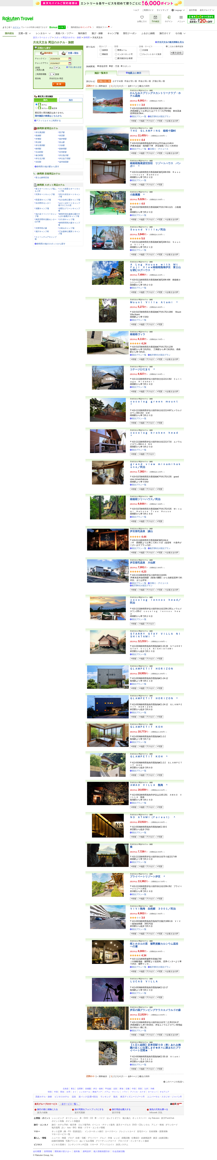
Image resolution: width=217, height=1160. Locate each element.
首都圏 (88, 1089)
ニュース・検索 (59, 1138)
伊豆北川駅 (40, 158)
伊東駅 (38, 139)
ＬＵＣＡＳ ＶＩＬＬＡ (144, 981)
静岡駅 (38, 149)
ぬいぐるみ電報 (87, 1141)
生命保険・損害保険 (158, 1131)
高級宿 (105, 54)
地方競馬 (56, 1127)
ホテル (44, 105)
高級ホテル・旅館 (43, 1096)
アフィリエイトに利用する (48, 120)
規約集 (77, 1151)
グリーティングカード (106, 1141)
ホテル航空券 (49, 108)
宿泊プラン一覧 (139, 116)
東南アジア (97, 1092)
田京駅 (38, 142)
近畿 (127, 1089)
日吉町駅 (39, 152)
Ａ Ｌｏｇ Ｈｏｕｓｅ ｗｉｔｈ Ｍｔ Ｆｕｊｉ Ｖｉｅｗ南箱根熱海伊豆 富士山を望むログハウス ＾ (155, 267)
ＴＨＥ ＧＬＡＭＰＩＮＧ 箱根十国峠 (153, 130)
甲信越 (108, 1089)
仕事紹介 (135, 1138)
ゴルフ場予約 (84, 1125)
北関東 (80, 1089)
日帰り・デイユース (159, 149)
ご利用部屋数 (40, 74)
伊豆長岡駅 (40, 145)
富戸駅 (62, 132)
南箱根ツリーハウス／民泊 (145, 499)
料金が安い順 (131, 81)
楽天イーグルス (123, 1125)
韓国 (50, 1092)
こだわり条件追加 (175, 46)
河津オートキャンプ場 (45, 194)
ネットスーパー (139, 1118)
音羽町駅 (63, 152)
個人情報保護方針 (101, 1151)
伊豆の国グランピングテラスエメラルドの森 (155, 1010)
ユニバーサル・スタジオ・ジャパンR (164, 1096)
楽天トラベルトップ (42, 37)
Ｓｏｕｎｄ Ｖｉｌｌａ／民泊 (148, 229)
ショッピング (58, 1118)
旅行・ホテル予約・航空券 (64, 1125)
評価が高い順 (159, 81)
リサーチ (94, 1144)
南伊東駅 (63, 139)
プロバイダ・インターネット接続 (133, 1141)
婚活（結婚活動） (161, 1138)
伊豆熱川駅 (64, 155)
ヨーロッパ (152, 1092)
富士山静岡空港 (42, 177)
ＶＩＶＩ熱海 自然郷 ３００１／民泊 (153, 908)
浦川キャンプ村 (42, 231)
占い (63, 1127)
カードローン (111, 1131)
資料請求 (87, 1151)
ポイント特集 (58, 1121)
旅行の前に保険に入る (47, 1109)
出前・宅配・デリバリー (86, 1138)
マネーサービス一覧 (61, 1134)
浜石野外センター (43, 203)
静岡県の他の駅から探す (48, 166)
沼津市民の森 (41, 228)
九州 (146, 1089)
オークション (72, 1118)
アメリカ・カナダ (137, 1092)
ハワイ (125, 1092)
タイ (74, 1092)
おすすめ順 (118, 81)
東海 (121, 1089)
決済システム (122, 1144)
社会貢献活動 (118, 1151)
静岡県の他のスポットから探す (51, 244)
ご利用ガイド (148, 10)
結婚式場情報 (58, 1141)
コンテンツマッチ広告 (78, 1144)
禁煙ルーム (122, 50)
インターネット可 (125, 54)
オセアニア (164, 1092)
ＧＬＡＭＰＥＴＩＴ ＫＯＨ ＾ (149, 756)
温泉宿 (105, 50)
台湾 (68, 1092)
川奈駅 (62, 145)
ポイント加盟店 (73, 1121)
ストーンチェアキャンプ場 (46, 238)
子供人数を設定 (74, 67)
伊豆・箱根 (98, 1089)
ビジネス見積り (59, 1144)
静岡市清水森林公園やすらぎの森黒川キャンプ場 (69, 215)
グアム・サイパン (112, 1092)
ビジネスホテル (62, 1096)
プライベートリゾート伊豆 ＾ (148, 876)
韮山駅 (62, 142)
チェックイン (40, 58)
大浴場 (145, 50)
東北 (73, 1089)
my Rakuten (153, 1118)
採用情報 (48, 1151)
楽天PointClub (167, 1118)
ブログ (71, 1138)
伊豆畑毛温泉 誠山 (141, 531)
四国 (140, 1089)
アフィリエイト (107, 1144)
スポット (127, 66)
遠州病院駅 (64, 162)
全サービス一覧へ (70, 1104)
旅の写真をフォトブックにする (89, 1109)
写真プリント (72, 1141)
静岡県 (87, 37)
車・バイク (100, 1118)
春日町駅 (39, 155)
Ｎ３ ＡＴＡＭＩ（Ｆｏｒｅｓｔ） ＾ (153, 817)
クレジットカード (127, 1131)
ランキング (105, 1096)
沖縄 (152, 1089)
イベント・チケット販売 (103, 1125)
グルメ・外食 (106, 1138)
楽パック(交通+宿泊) (88, 1096)
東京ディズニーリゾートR (132, 1096)
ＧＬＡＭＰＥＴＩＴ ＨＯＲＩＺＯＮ (151, 668)
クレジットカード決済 (151, 54)
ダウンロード (171, 1125)
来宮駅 (62, 135)
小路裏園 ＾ (137, 194)
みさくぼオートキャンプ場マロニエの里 (69, 204)
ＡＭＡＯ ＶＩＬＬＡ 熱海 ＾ (149, 785)
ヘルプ (136, 10)
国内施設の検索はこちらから (48, 116)
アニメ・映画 (157, 1125)
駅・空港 (115, 66)
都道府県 (103, 66)
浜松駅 (38, 162)
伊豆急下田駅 (65, 158)
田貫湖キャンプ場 (43, 200)
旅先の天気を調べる (158, 1109)
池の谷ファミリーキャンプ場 (46, 215)
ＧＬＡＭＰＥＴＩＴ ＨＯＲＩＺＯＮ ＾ (154, 698)
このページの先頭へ (174, 1082)
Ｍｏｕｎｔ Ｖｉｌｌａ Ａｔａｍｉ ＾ (154, 302)
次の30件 (145, 86)
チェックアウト (41, 63)
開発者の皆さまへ (63, 1151)
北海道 (65, 1089)
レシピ (117, 1138)
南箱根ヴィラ (137, 334)
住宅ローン (142, 1131)
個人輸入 (126, 1118)
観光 (115, 1096)
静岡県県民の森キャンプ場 (69, 224)
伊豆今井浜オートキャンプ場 (69, 195)
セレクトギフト (113, 1118)
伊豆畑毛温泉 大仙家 (142, 562)
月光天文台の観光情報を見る (170, 42)
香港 (62, 1092)
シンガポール (84, 1092)
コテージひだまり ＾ (142, 369)
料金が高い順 (145, 81)
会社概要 (37, 1151)
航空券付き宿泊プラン (160, 116)
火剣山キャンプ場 (66, 228)
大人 (51, 68)
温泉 (74, 1096)
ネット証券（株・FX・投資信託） (67, 1131)
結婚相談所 (146, 1138)
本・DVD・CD (86, 1118)
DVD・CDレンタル (141, 1125)
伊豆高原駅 (40, 132)
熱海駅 (38, 135)
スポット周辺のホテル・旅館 (67, 37)
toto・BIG (71, 1127)
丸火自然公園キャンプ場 (69, 200)
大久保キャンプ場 (66, 219)
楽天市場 (193, 10)
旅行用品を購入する (121, 1109)
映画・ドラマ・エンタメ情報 (91, 1127)
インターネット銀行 (94, 1131)
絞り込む (176, 53)
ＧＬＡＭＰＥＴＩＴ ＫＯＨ (146, 726)
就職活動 (126, 1138)
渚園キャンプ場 (42, 208)
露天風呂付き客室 (125, 58)
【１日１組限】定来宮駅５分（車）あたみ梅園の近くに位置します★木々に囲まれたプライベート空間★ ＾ (155, 1047)
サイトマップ (162, 10)
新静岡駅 (63, 149)
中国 (134, 1089)
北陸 (115, 1089)
